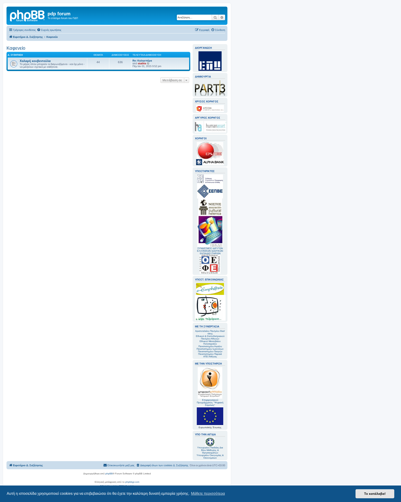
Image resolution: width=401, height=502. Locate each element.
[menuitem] (49, 30)
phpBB (109, 473)
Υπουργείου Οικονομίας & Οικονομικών (210, 456)
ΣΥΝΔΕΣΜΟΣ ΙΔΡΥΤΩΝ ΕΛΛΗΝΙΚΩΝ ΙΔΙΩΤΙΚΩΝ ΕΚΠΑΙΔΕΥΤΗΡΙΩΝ (210, 251)
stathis (142, 63)
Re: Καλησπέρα (142, 60)
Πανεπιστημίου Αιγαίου (210, 346)
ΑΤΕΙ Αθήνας (210, 356)
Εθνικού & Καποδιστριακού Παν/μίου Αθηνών (210, 337)
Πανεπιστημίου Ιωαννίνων (210, 349)
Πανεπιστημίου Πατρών (210, 351)
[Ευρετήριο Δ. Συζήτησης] (28, 15)
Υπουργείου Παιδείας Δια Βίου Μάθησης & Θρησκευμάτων (210, 450)
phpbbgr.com (132, 482)
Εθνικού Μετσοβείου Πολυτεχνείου (210, 342)
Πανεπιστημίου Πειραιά (210, 354)
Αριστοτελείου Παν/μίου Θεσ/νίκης (210, 332)
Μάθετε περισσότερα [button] (208, 493)
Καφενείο (15, 48)
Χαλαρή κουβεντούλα (35, 61)
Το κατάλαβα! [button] (375, 493)
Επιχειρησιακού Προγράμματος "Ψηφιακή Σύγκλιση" (210, 402)
